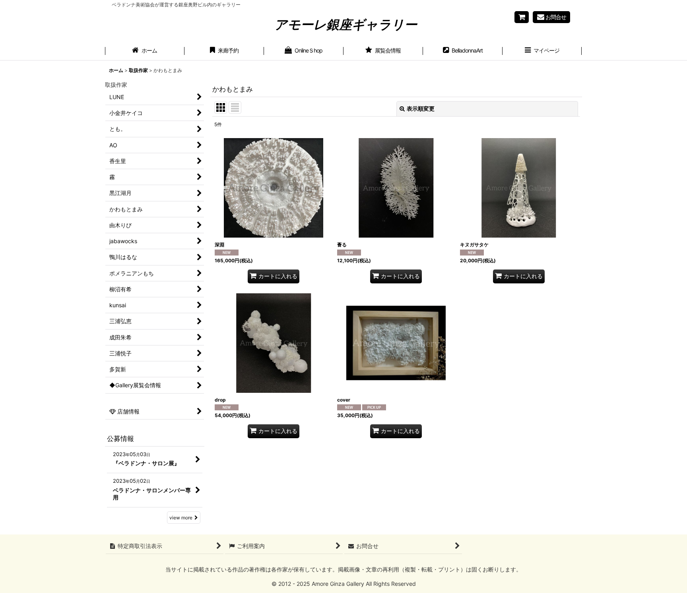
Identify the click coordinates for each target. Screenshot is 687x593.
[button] (542, 51)
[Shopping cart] (521, 17)
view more (180, 518)
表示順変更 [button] (421, 108)
